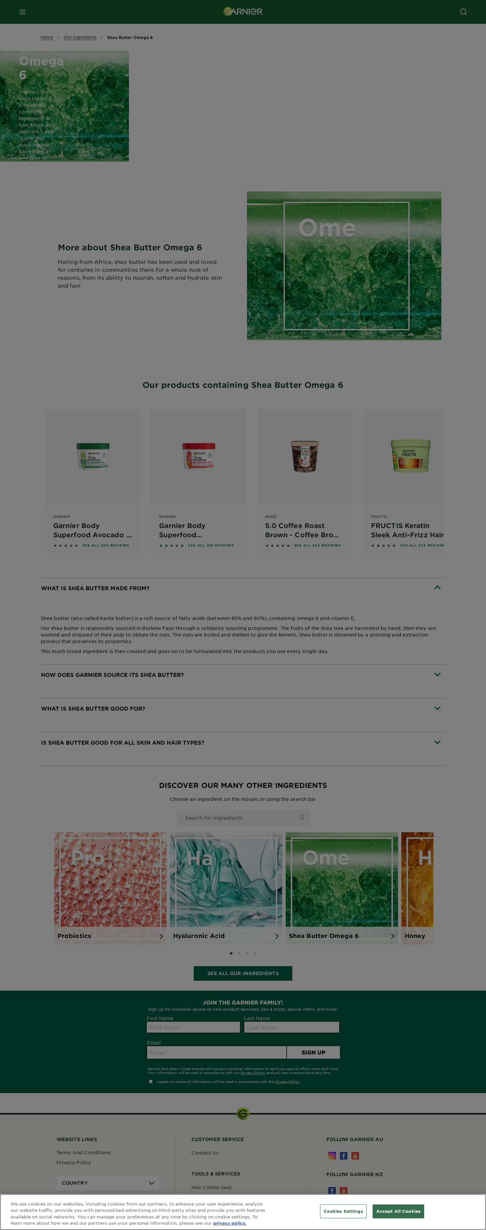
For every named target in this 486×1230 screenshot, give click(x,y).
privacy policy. (229, 1223)
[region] (243, 1212)
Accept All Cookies (398, 1211)
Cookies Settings (343, 1211)
